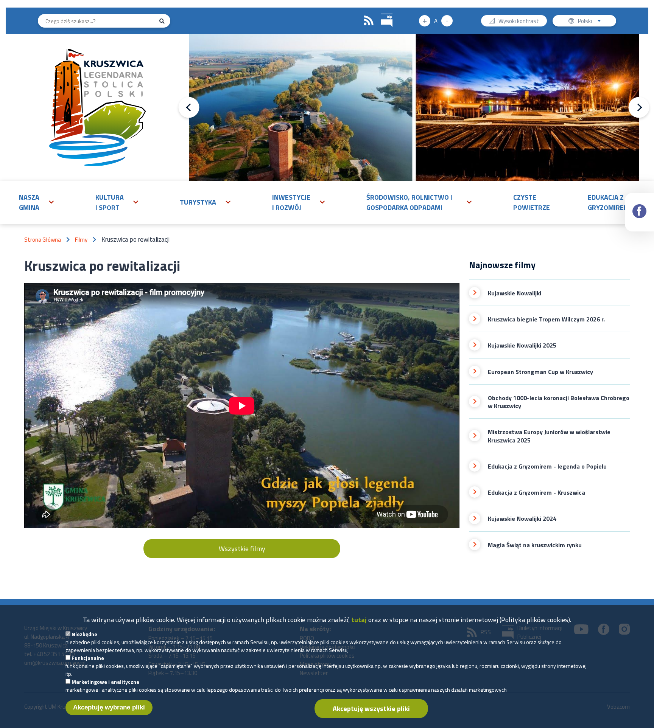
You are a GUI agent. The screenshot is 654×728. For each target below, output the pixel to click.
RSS (369, 20)
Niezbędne (84, 634)
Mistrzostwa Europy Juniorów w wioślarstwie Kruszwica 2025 (549, 436)
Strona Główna (42, 239)
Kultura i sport (109, 202)
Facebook (639, 212)
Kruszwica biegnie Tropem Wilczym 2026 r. (546, 319)
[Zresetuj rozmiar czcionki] (436, 20)
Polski (591, 21)
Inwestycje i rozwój (291, 202)
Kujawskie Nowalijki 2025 (522, 345)
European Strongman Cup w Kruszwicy (540, 372)
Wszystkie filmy (242, 548)
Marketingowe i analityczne (105, 682)
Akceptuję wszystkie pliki (371, 708)
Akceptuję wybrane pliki (109, 707)
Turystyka (198, 202)
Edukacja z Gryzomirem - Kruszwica (536, 493)
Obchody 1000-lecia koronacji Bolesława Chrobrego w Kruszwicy (558, 402)
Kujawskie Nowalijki (514, 293)
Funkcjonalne (88, 658)
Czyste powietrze (531, 202)
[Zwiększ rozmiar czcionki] (424, 20)
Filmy (81, 239)
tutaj (359, 620)
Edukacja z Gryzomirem (608, 202)
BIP (386, 20)
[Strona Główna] (97, 107)
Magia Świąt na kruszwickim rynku (535, 545)
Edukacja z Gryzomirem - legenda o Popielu (547, 466)
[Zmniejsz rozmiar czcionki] (447, 20)
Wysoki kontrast (518, 21)
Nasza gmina (29, 202)
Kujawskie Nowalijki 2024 (522, 519)
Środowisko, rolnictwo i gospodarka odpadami (409, 202)
